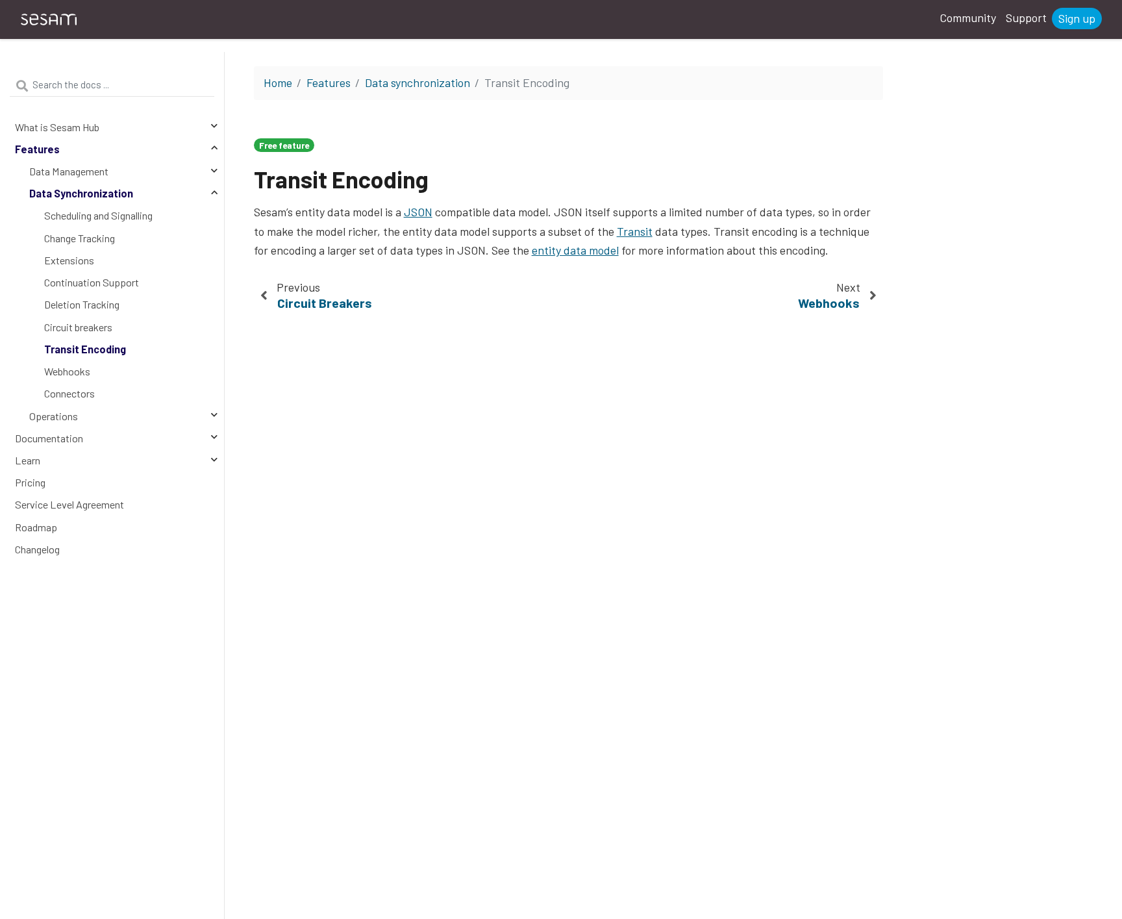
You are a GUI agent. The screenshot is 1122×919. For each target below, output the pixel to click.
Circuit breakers (78, 327)
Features (37, 149)
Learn (27, 460)
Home (278, 82)
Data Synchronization (81, 193)
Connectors (69, 393)
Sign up (1076, 18)
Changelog (37, 549)
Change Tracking (79, 238)
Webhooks (67, 371)
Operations (53, 416)
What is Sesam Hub (57, 127)
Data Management (68, 171)
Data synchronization (417, 82)
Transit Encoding (85, 349)
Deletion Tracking (81, 304)
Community (968, 17)
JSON (418, 212)
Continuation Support (91, 282)
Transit (635, 231)
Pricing (30, 482)
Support (1026, 17)
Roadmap (36, 527)
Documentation (49, 438)
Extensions (69, 260)
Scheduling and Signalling (98, 215)
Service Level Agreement (69, 504)
